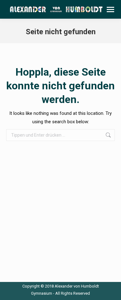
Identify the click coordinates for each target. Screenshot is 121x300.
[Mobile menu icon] (110, 9)
